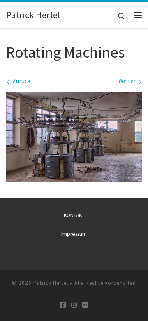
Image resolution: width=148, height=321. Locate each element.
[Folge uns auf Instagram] (74, 305)
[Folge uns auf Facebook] (63, 305)
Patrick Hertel (50, 282)
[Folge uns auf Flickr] (85, 305)
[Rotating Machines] (74, 137)
